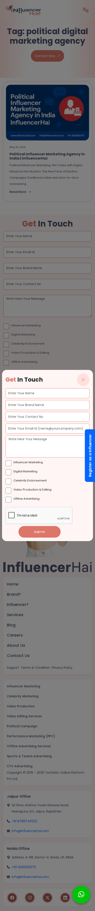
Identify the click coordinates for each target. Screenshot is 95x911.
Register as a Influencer (90, 455)
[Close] (83, 379)
